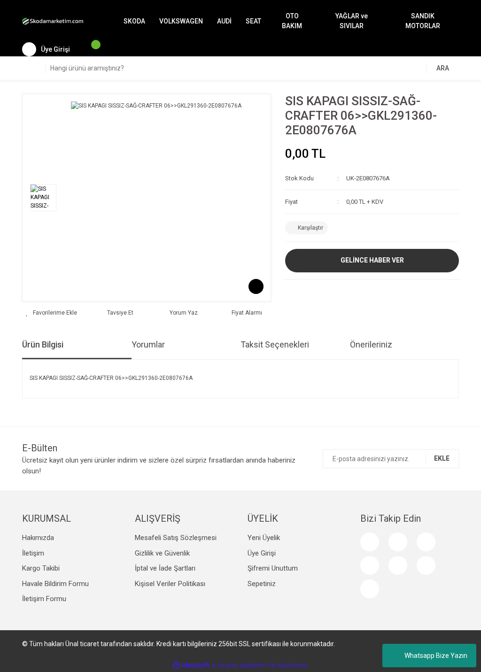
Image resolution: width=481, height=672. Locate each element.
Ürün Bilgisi (42, 344)
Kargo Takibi (41, 568)
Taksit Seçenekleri (274, 344)
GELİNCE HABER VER (372, 260)
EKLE (442, 458)
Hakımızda (38, 537)
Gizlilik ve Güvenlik (162, 553)
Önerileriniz (371, 344)
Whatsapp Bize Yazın (435, 655)
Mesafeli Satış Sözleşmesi (176, 537)
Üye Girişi (262, 553)
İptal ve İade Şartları (165, 568)
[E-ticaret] (239, 665)
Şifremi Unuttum (273, 568)
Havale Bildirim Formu (55, 583)
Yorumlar (148, 344)
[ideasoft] (191, 665)
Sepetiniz (262, 583)
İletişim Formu (44, 599)
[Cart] (91, 49)
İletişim (33, 553)
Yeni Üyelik (264, 537)
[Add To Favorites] (51, 313)
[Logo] (52, 21)
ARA (442, 68)
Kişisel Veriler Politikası (170, 583)
